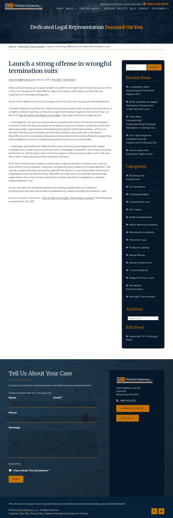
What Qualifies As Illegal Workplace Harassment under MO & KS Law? (141, 105)
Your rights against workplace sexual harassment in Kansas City (141, 139)
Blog (133, 9)
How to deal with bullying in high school (139, 152)
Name (12, 397)
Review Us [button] (127, 418)
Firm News (135, 209)
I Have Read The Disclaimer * (31, 470)
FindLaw (84, 513)
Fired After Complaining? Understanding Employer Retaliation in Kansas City (141, 122)
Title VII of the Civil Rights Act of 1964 (39, 115)
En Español (159, 9)
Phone (13, 412)
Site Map (24, 513)
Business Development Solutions (61, 513)
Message (14, 427)
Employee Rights (139, 194)
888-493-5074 (158, 4)
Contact (144, 9)
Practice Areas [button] (89, 9)
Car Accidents (137, 186)
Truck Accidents (138, 270)
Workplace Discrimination (134, 287)
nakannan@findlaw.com (22, 79)
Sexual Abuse (137, 255)
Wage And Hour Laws (141, 277)
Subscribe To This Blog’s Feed (142, 338)
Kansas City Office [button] (132, 408)
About (70, 9)
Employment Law (139, 202)
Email (58, 397)
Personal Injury (138, 239)
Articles (109, 9)
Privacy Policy (37, 513)
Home (60, 9)
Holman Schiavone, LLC (27, 510)
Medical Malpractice (140, 217)
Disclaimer (15, 463)
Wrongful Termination (63, 79)
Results (122, 9)
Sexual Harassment (140, 262)
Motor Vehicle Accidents (143, 224)
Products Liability (139, 247)
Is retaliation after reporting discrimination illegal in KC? (140, 90)
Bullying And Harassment (135, 177)
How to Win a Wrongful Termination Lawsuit (68, 198)
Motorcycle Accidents (141, 232)
